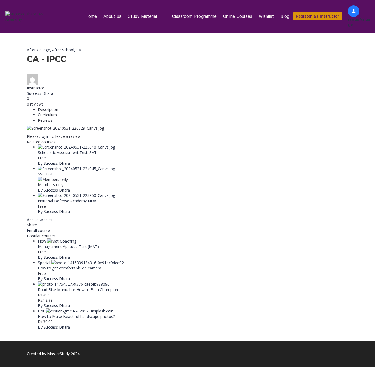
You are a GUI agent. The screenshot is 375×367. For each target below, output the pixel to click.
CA (78, 49)
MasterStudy (58, 353)
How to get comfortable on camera (69, 268)
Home (91, 16)
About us (112, 16)
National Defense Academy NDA (67, 200)
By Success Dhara (54, 163)
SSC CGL (45, 174)
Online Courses (237, 16)
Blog (285, 16)
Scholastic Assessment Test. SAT (67, 152)
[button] (147, 16)
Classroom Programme (194, 16)
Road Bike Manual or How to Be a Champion (78, 289)
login (45, 136)
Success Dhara (40, 93)
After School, (64, 49)
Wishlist (266, 16)
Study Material (142, 16)
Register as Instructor (317, 16)
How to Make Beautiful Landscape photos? (76, 316)
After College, (39, 49)
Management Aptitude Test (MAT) (68, 246)
